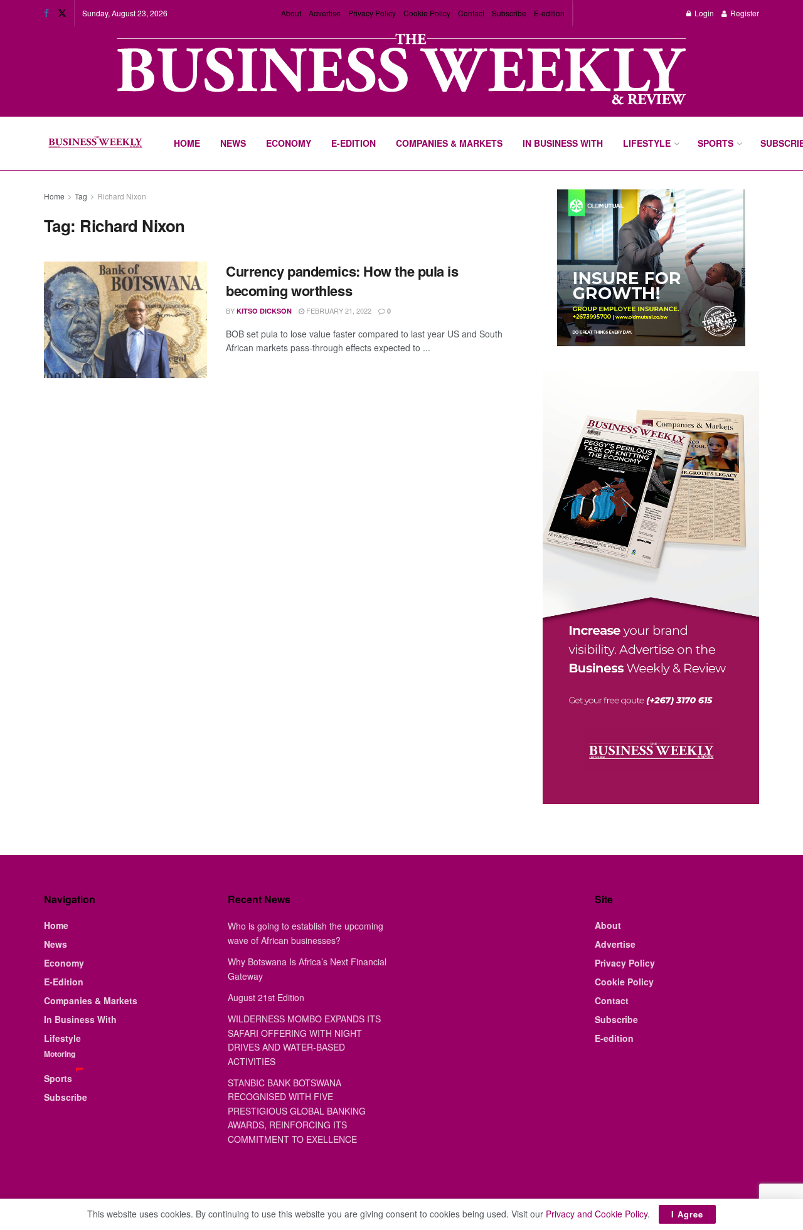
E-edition (549, 13)
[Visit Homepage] (95, 144)
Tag (81, 196)
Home (187, 143)
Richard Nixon (121, 196)
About (291, 13)
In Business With (563, 143)
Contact (471, 13)
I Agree (687, 1214)
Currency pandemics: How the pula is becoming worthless (342, 280)
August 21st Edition (266, 997)
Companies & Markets (449, 143)
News (233, 143)
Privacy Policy (372, 13)
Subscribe (509, 13)
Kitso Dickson (264, 310)
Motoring (59, 1053)
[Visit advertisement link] (401, 70)
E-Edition (353, 143)
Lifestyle (647, 143)
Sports (715, 143)
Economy (288, 143)
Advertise (325, 13)
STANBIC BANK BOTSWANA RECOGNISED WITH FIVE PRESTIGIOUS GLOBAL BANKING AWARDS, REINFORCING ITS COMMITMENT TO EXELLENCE (297, 1110)
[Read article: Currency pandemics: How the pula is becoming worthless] (125, 320)
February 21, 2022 (337, 310)
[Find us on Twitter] (62, 13)
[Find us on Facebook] (46, 13)
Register (743, 13)
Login (703, 13)
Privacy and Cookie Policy (596, 1213)
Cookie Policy (426, 13)
